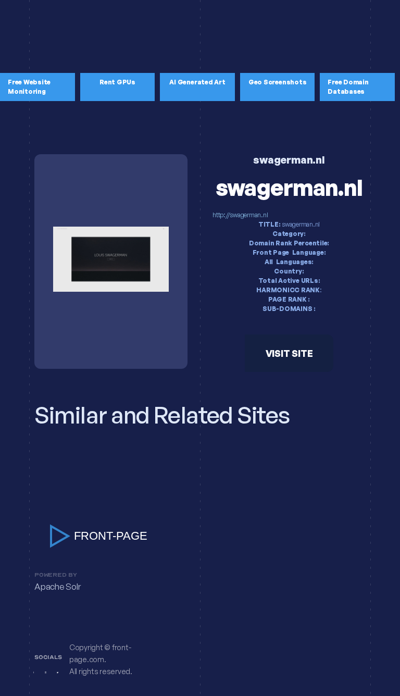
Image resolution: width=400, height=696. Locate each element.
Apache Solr (57, 586)
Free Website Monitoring (29, 86)
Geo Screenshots (277, 82)
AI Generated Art (197, 82)
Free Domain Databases (348, 86)
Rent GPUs (117, 82)
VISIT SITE (289, 353)
